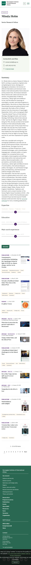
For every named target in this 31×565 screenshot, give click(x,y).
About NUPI (6, 506)
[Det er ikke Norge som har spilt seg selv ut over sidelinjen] (24, 376)
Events (4, 504)
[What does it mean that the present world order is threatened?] (24, 324)
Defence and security (8, 478)
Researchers (6, 497)
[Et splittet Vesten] (25, 305)
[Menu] (28, 4)
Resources (6, 508)
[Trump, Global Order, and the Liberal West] (24, 340)
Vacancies (5, 513)
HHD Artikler (6, 523)
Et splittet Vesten (7, 304)
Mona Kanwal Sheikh (13, 320)
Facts (4, 511)
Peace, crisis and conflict (9, 487)
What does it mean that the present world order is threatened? (10, 324)
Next (25, 452)
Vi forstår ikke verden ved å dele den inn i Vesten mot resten (10, 427)
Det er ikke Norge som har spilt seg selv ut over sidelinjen (9, 376)
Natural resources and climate (11, 489)
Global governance (8, 491)
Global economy (7, 480)
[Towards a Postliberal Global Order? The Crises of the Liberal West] (25, 286)
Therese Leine (6, 386)
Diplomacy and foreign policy (10, 483)
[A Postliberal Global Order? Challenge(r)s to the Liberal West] (25, 355)
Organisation (6, 515)
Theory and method (8, 494)
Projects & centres (8, 499)
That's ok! (15, 562)
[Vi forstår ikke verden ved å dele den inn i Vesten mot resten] (25, 430)
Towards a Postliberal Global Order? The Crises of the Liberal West (10, 282)
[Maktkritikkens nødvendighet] (25, 407)
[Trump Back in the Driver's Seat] (24, 391)
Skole (4, 528)
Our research (6, 475)
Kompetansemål (7, 526)
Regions (5, 485)
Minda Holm (5, 320)
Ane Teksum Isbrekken (8, 335)
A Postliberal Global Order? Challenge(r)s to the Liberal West (10, 352)
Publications (6, 502)
